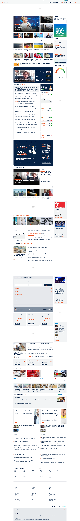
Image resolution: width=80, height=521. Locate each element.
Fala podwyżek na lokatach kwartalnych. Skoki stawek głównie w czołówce (60, 52)
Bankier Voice (39, 0)
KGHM (49, 476)
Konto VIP (15, 494)
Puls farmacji (48, 515)
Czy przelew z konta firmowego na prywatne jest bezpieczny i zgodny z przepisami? (26, 447)
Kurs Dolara (24, 475)
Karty (31, 243)
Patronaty (23, 510)
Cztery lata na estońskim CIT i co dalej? (20, 454)
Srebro (32, 475)
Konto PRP (33, 488)
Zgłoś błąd (41, 510)
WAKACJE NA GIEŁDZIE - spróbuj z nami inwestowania (29, 141)
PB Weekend (16, 495)
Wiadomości (41, 476)
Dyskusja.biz (38, 515)
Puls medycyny (44, 515)
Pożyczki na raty (50, 500)
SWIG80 (15, 476)
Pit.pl (23, 515)
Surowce (49, 0)
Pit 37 (49, 489)
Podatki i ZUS (25, 341)
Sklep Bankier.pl (50, 501)
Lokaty (25, 243)
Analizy (41, 477)
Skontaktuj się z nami (47, 309)
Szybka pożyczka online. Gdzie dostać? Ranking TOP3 (49, 448)
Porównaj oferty (60, 62)
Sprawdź (17, 323)
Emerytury (28, 243)
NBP (54, 0)
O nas (15, 510)
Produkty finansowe (34, 510)
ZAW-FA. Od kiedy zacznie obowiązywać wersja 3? (48, 458)
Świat (52, 0)
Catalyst (15, 478)
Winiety (32, 495)
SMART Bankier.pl (20, 515)
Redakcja (20, 510)
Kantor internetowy (16, 493)
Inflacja (41, 471)
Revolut (32, 494)
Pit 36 (49, 488)
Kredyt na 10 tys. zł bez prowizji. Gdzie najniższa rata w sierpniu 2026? (24, 438)
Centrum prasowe (29, 510)
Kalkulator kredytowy (34, 493)
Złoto (32, 471)
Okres (30, 283)
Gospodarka (28, 215)
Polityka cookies (34, 519)
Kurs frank (15, 489)
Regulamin (30, 519)
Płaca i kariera (20, 341)
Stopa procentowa (16, 499)
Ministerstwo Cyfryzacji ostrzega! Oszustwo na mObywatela (23, 457)
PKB (40, 475)
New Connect (16, 477)
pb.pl (41, 515)
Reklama (18, 510)
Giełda (18, 215)
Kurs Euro (24, 476)
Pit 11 (49, 493)
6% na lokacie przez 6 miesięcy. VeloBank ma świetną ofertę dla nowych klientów (53, 445)
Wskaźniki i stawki (30, 341)
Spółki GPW (50, 471)
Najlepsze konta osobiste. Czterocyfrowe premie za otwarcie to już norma (60, 47)
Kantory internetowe (25, 477)
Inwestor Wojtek (34, 0)
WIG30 (15, 471)
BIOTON (49, 477)
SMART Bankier (50, 495)
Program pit (49, 487)
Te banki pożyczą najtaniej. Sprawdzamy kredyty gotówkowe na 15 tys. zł (60, 43)
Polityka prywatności (39, 519)
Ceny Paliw (33, 477)
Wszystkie (23, 84)
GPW (43, 0)
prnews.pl (31, 515)
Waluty (46, 0)
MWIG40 (15, 475)
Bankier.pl (15, 515)
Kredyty (22, 243)
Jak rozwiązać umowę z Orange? (36, 489)
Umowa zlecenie (33, 487)
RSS (26, 510)
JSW (49, 478)
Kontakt (39, 510)
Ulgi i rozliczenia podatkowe (51, 494)
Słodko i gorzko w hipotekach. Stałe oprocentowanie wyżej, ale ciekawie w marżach (60, 56)
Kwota (15, 283)
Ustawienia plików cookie (46, 519)
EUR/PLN (24, 471)
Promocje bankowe (16, 501)
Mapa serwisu (45, 510)
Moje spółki (49, 475)
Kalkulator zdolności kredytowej (52, 499)
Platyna (32, 476)
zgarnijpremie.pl (53, 515)
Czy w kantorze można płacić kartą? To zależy (21, 441)
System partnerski (27, 515)
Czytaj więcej (57, 340)
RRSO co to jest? (34, 499)
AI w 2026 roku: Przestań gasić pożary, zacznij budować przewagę (51, 443)
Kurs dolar (15, 488)
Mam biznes (34, 515)
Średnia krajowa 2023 (17, 500)
